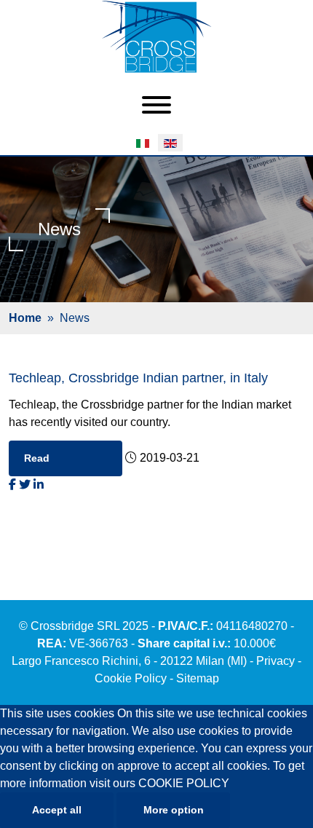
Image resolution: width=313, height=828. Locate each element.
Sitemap (197, 678)
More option (173, 810)
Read (36, 458)
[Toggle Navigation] (156, 105)
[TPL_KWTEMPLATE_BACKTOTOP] (286, 801)
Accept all (57, 810)
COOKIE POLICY (183, 783)
